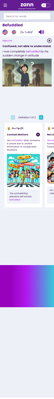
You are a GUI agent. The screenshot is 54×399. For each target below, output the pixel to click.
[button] (41, 32)
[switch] (45, 5)
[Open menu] (5, 5)
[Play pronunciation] (49, 40)
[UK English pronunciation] (13, 32)
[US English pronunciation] (5, 32)
